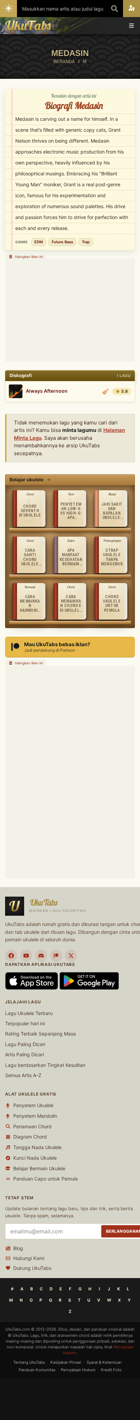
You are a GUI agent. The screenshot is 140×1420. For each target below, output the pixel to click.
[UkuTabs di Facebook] (11, 956)
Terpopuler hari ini (25, 1023)
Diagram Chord (30, 1137)
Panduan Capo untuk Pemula (45, 1179)
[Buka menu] (131, 25)
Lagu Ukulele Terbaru (29, 1013)
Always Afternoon (47, 391)
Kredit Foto (111, 1369)
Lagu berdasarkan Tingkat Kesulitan (45, 1065)
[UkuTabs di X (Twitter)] (71, 956)
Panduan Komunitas (37, 1369)
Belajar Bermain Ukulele (39, 1168)
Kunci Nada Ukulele (35, 1158)
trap (86, 242)
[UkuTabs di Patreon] (56, 956)
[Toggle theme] (8, 8)
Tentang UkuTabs (29, 1362)
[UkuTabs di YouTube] (26, 956)
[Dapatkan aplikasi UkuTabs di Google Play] (89, 980)
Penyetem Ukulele (33, 1105)
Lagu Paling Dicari (25, 1044)
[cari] (114, 8)
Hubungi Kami (28, 1258)
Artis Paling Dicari (24, 1054)
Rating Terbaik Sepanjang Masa (40, 1034)
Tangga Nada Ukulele (37, 1147)
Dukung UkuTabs (32, 1268)
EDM (38, 242)
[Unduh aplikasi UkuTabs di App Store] (32, 980)
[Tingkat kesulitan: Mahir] (105, 391)
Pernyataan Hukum (78, 1369)
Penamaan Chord (32, 1126)
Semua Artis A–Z (23, 1075)
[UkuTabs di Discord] (41, 956)
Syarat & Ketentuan (104, 1362)
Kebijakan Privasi (65, 1362)
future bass (62, 242)
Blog (18, 1248)
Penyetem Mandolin (35, 1116)
